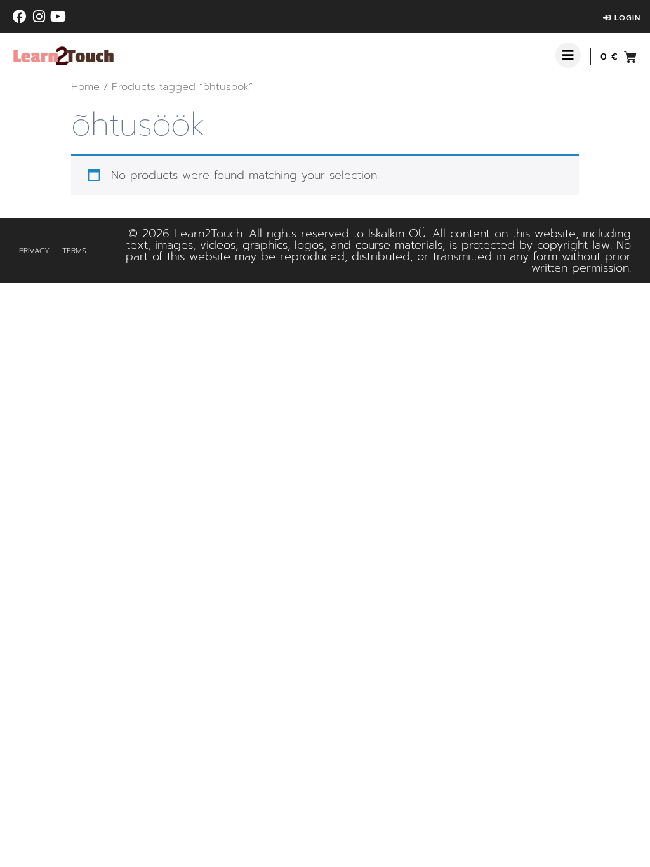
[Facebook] (20, 16)
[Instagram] (39, 16)
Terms (74, 250)
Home (85, 87)
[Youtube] (58, 16)
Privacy (34, 250)
